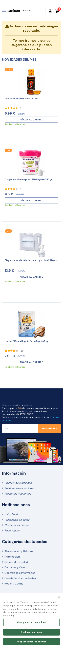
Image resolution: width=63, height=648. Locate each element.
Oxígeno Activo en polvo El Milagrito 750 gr (28, 179)
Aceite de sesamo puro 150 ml (21, 98)
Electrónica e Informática (20, 573)
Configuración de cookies (31, 622)
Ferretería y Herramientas (20, 578)
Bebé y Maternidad (16, 562)
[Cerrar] (59, 597)
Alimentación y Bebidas (19, 551)
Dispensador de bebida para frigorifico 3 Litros (31, 260)
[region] (31, 620)
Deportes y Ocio (15, 567)
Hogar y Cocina (14, 583)
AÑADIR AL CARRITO (32, 119)
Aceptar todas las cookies (31, 641)
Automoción (12, 556)
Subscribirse (49, 428)
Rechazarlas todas (31, 632)
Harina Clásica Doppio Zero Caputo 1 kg (26, 341)
